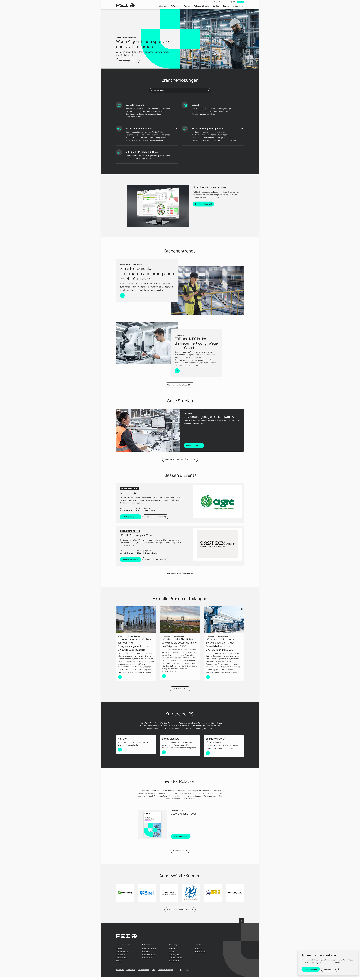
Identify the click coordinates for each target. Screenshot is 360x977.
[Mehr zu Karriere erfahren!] (120, 750)
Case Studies (120, 955)
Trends (118, 961)
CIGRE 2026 (128, 493)
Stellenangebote (174, 955)
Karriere (171, 952)
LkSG (153, 970)
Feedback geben (310, 969)
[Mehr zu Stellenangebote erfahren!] (164, 752)
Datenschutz (130, 970)
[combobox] (179, 90)
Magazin (172, 948)
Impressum (120, 970)
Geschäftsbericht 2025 (183, 813)
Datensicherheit (143, 970)
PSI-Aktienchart (174, 961)
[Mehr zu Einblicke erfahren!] (208, 753)
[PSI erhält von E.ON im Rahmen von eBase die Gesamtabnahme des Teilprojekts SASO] (164, 676)
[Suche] (228, 2)
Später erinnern (330, 969)
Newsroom (146, 952)
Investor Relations (148, 955)
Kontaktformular (200, 952)
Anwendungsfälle (122, 952)
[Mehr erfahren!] (122, 295)
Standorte (198, 948)
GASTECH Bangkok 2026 (136, 535)
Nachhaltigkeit (147, 958)
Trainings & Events (175, 958)
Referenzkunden (121, 958)
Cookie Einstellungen (165, 970)
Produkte (119, 948)
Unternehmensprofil (149, 948)
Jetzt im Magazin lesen (127, 61)
